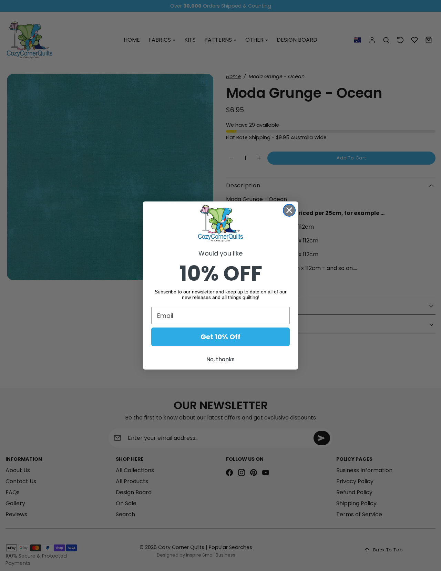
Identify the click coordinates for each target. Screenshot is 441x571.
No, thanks (220, 359)
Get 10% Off (220, 337)
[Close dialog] (289, 210)
